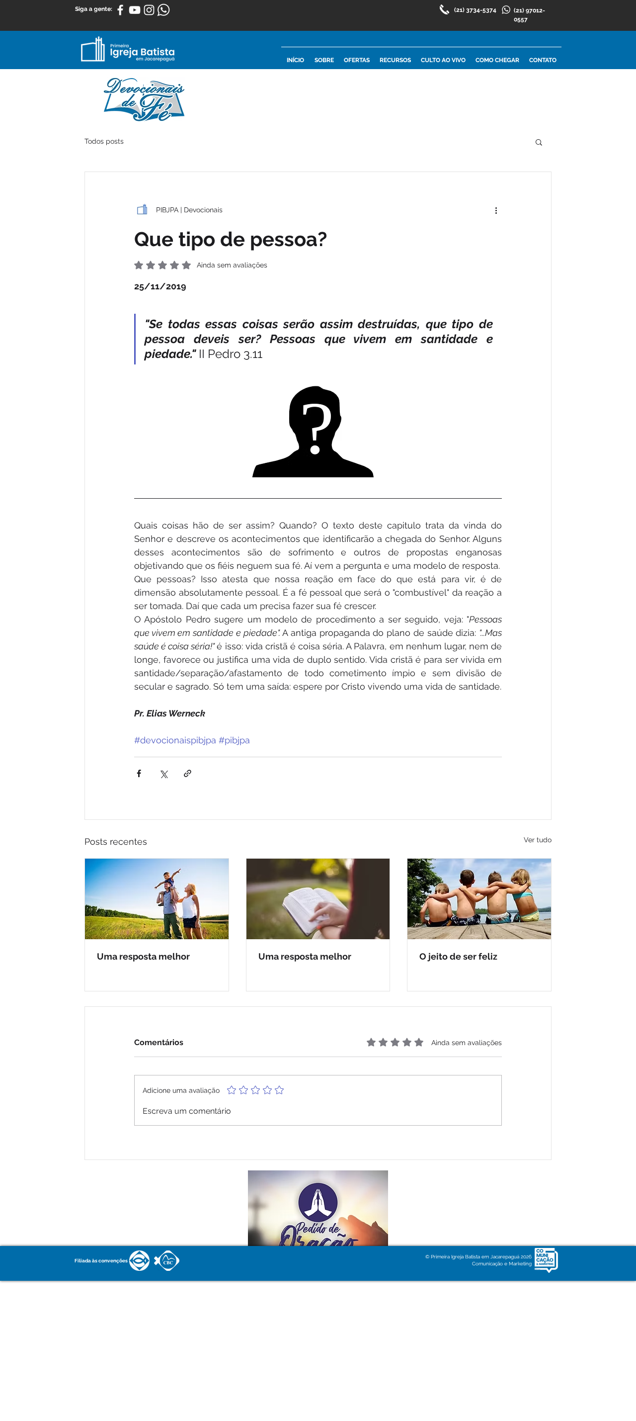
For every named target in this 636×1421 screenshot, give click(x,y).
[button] (539, 142)
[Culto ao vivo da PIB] (135, 10)
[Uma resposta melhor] (157, 899)
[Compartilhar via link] (187, 773)
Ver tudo (538, 840)
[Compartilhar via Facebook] (139, 773)
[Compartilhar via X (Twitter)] (163, 773)
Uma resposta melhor (143, 956)
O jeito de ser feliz (458, 956)
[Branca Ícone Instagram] (149, 10)
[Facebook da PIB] (120, 10)
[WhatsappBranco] (163, 10)
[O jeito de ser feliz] (479, 899)
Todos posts (104, 141)
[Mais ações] (496, 210)
